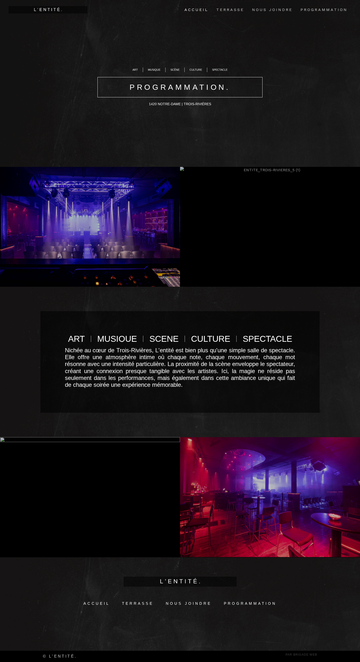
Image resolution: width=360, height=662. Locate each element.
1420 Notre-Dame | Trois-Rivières (180, 104)
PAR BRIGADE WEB (301, 654)
